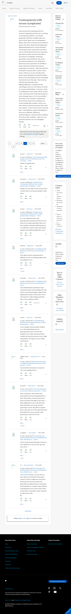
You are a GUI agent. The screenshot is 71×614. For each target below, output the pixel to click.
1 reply (21, 310)
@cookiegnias (32, 432)
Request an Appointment (58, 581)
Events (40, 8)
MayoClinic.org (9, 588)
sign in (21, 518)
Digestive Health (12, 16)
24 (17, 143)
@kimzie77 (30, 154)
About (6, 544)
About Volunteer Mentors (11, 554)
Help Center (59, 8)
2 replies (22, 271)
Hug (29, 127)
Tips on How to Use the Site (59, 284)
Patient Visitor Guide (32, 554)
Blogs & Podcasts (29, 8)
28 (33, 143)
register (28, 518)
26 (25, 143)
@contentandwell (28, 465)
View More (28, 511)
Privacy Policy (17, 600)
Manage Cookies (26, 600)
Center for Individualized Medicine (35, 547)
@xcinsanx (29, 209)
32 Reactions (35, 125)
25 (21, 143)
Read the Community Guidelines (59, 231)
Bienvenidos (60, 329)
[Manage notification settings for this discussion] (44, 125)
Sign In (66, 3)
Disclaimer (8, 561)
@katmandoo (32, 179)
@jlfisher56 (30, 245)
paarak (27, 26)
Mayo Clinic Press (31, 551)
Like (20, 127)
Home (4, 8)
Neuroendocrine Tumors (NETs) (59, 49)
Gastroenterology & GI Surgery (59, 100)
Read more (60, 263)
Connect (9, 3)
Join (59, 3)
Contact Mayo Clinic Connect (12, 568)
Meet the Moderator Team (12, 551)
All (63, 19)
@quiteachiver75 (35, 356)
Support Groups (15, 8)
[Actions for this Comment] (46, 167)
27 (29, 143)
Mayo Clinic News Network (55, 544)
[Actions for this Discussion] (47, 126)
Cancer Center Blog (32, 544)
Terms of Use (8, 600)
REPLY (21, 172)
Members (49, 8)
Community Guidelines (11, 557)
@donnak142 (31, 385)
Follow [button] (58, 26)
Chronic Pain (59, 23)
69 (13, 146)
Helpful (24, 127)
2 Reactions (37, 302)
